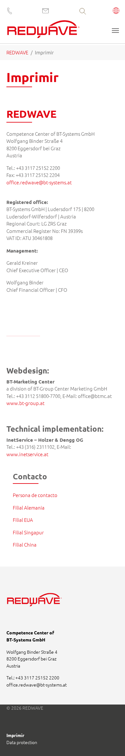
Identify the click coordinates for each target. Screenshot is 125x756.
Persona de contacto (35, 495)
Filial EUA (23, 519)
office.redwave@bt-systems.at (39, 182)
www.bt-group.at (25, 403)
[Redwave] (43, 31)
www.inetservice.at (27, 454)
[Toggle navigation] (115, 30)
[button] (116, 11)
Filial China (25, 544)
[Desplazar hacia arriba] (111, 742)
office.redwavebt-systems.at (36, 684)
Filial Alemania (29, 507)
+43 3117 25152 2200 (37, 677)
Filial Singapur (28, 532)
